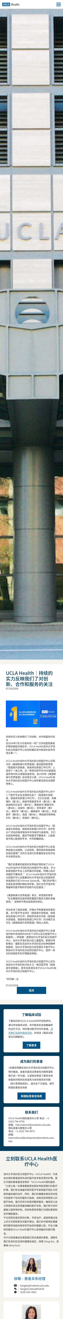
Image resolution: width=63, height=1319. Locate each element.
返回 (31, 990)
